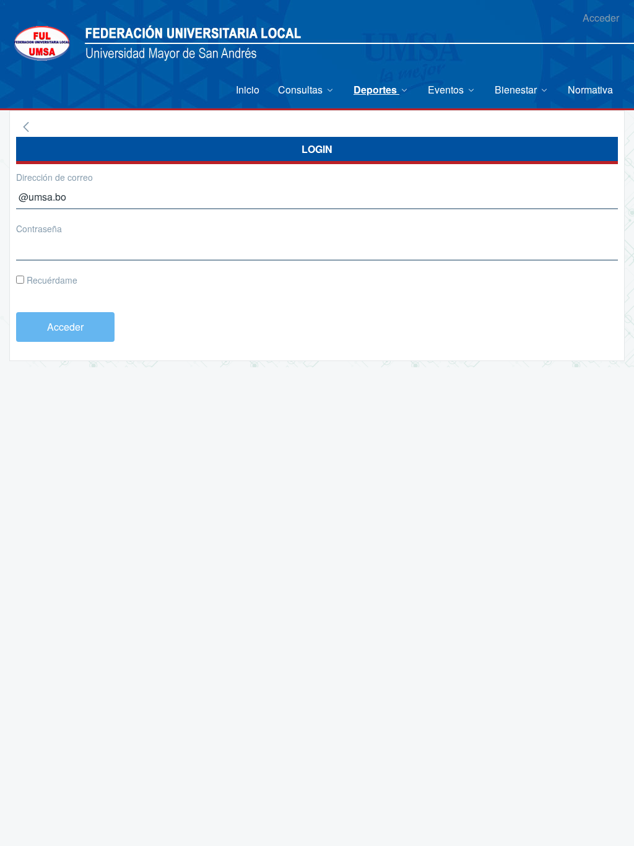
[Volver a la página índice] (26, 127)
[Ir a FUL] (41, 41)
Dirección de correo (54, 177)
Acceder (601, 18)
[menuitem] (248, 89)
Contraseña (39, 228)
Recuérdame (50, 280)
